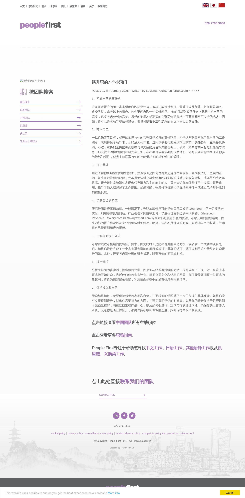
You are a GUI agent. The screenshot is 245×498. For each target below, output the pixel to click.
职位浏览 (33, 6)
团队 (63, 6)
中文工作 (154, 347)
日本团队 (25, 109)
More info (114, 493)
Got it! (230, 492)
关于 (91, 6)
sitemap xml (187, 433)
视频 (83, 6)
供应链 (23, 125)
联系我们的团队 (137, 381)
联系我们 (102, 6)
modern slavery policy (128, 433)
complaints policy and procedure (160, 433)
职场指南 (124, 335)
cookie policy (58, 433)
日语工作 (174, 347)
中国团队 (124, 322)
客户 (44, 6)
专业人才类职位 (28, 141)
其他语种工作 (198, 347)
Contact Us (107, 394)
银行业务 (25, 102)
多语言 (23, 133)
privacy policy (75, 433)
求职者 (53, 6)
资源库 (73, 6)
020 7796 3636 (215, 23)
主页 (22, 6)
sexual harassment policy (99, 433)
